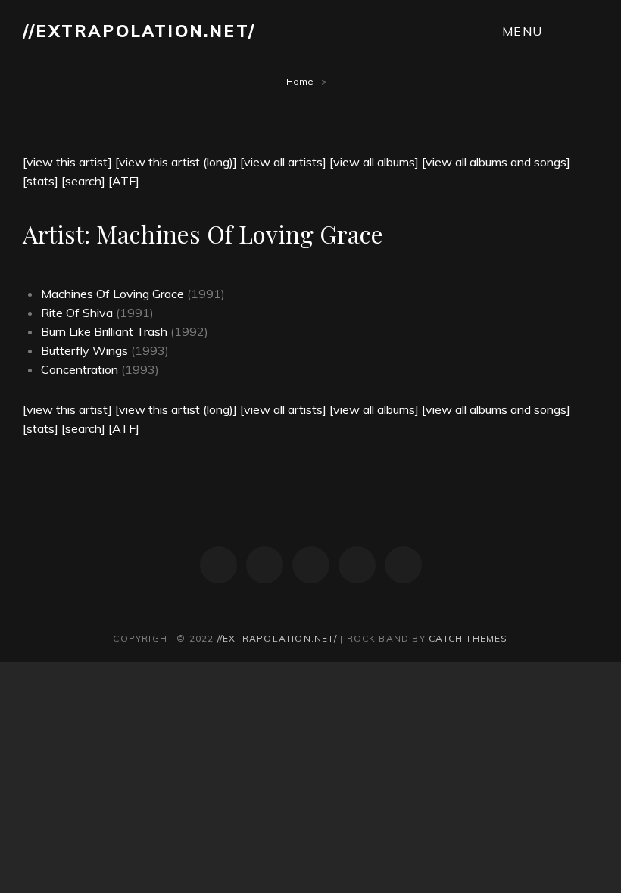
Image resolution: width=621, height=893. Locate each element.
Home (300, 81)
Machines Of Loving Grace (112, 293)
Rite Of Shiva (77, 312)
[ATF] (123, 180)
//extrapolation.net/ (139, 31)
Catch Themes (468, 638)
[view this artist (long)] (176, 162)
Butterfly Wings (84, 350)
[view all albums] (374, 162)
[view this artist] (67, 162)
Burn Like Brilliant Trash (104, 331)
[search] (83, 180)
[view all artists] (283, 162)
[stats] (40, 180)
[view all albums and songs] (496, 162)
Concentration (79, 369)
